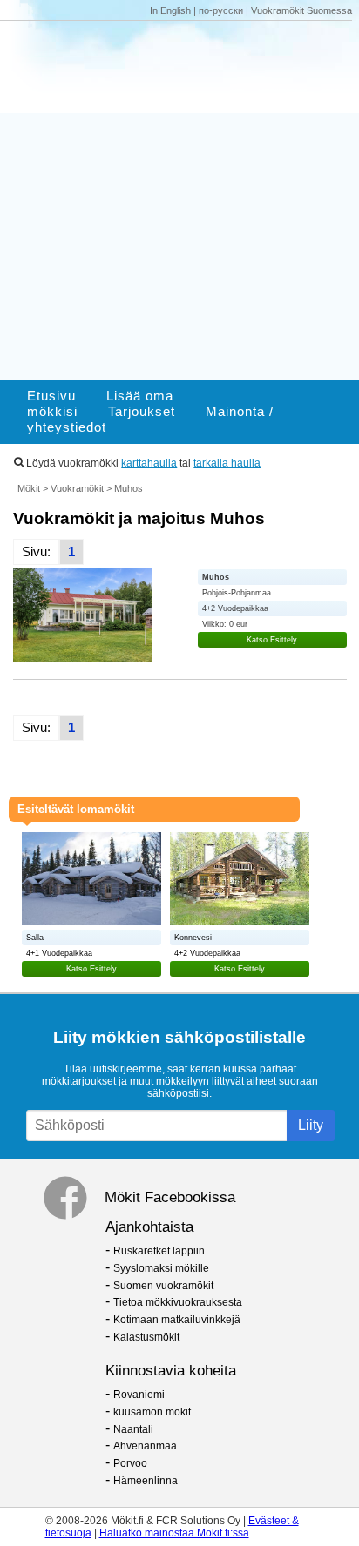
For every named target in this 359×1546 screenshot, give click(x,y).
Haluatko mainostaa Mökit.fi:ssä (174, 1533)
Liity (310, 1125)
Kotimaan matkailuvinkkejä (176, 1320)
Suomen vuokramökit (163, 1286)
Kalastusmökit (146, 1337)
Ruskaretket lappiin (159, 1251)
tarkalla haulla (227, 463)
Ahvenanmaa (145, 1446)
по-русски (221, 10)
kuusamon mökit (152, 1412)
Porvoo (130, 1463)
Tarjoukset (141, 412)
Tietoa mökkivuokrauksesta (177, 1302)
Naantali (133, 1429)
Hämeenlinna (145, 1481)
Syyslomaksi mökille (161, 1268)
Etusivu (51, 396)
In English (170, 10)
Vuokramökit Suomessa (301, 10)
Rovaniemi (139, 1394)
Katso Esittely (272, 639)
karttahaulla (149, 463)
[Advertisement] (179, 200)
